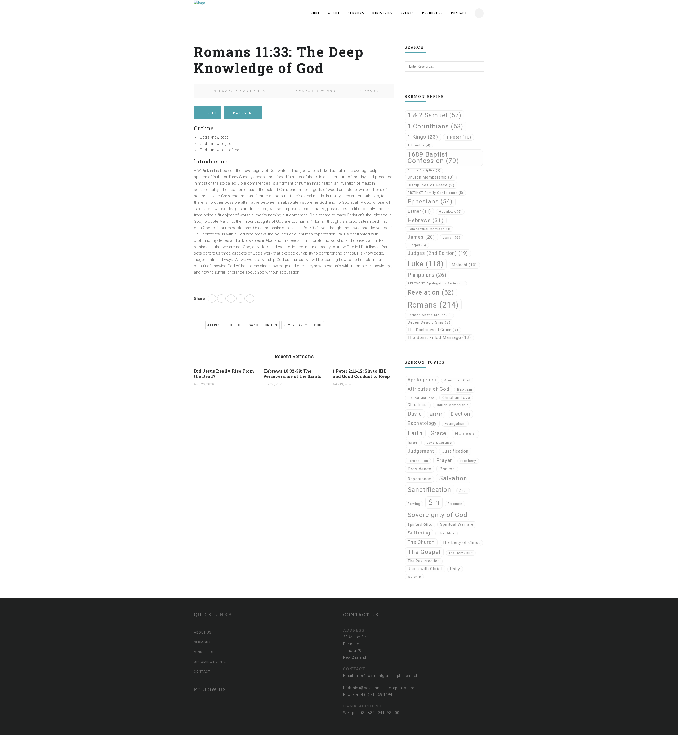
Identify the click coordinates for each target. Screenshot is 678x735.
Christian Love (456, 397)
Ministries (382, 13)
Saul (463, 491)
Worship (414, 576)
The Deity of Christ (461, 542)
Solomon (455, 504)
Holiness (465, 433)
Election (460, 414)
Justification (455, 451)
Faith (415, 433)
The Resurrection (424, 561)
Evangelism (455, 423)
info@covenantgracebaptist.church (386, 676)
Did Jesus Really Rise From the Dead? (224, 373)
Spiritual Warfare (457, 524)
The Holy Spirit (461, 553)
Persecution (418, 461)
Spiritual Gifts (420, 525)
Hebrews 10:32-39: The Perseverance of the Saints (292, 373)
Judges (417, 245)
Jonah (451, 237)
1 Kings (423, 137)
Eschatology (422, 423)
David (415, 414)
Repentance (419, 478)
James (421, 237)
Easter (436, 414)
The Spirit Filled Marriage (439, 337)
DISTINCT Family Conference (435, 193)
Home (315, 13)
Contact (459, 13)
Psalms (447, 468)
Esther (419, 211)
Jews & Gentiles (439, 442)
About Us (202, 632)
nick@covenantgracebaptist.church (385, 688)
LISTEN (210, 113)
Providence (419, 468)
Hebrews (426, 220)
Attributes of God (225, 325)
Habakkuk (450, 211)
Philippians (427, 275)
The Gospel (424, 551)
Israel (413, 442)
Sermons (356, 13)
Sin (434, 502)
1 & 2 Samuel (434, 115)
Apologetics (422, 380)
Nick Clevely (251, 91)
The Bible (446, 533)
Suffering (419, 533)
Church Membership (431, 177)
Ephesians (430, 201)
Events (407, 13)
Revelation (431, 292)
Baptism (464, 389)
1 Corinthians (435, 126)
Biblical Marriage (421, 398)
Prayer (444, 460)
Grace (439, 433)
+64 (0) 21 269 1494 (374, 694)
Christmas (418, 405)
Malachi (464, 264)
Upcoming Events (210, 662)
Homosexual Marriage (429, 229)
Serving (414, 504)
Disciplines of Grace (431, 185)
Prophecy (468, 461)
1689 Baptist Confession (433, 157)
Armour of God (457, 380)
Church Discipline (424, 170)
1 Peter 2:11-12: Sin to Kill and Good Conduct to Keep (361, 373)
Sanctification (263, 325)
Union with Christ (425, 568)
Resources (432, 13)
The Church (421, 542)
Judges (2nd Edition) (438, 253)
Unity (455, 569)
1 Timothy (419, 145)
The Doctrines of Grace (433, 330)
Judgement (421, 451)
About (334, 13)
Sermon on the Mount (429, 315)
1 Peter (458, 137)
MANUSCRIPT (245, 113)
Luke (426, 264)
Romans (373, 91)
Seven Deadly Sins (429, 322)
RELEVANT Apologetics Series (436, 283)
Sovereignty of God (302, 325)
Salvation (453, 478)
